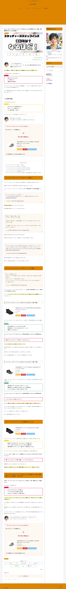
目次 (21, 162)
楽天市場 (25, 149)
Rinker (19, 370)
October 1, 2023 (26, 230)
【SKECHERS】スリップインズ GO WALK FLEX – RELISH (27, 427)
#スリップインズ (33, 248)
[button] (36, 54)
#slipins (7, 250)
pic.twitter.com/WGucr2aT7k (14, 250)
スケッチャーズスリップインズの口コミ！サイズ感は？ (16, 166)
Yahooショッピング (32, 149)
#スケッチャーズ (26, 248)
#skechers (39, 248)
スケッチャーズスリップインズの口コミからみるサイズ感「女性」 (19, 169)
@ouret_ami (17, 63)
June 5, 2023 (24, 285)
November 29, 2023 (22, 253)
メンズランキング (49, 75)
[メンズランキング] (48, 74)
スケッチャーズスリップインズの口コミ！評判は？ (15, 164)
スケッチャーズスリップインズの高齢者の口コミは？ (15, 171)
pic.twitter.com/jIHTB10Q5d (11, 197)
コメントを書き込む (23, 576)
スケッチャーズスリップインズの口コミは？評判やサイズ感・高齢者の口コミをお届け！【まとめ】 (23, 172)
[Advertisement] (33, 18)
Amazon (19, 149)
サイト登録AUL (49, 83)
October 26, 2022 (20, 200)
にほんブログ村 (49, 80)
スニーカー (6, 558)
